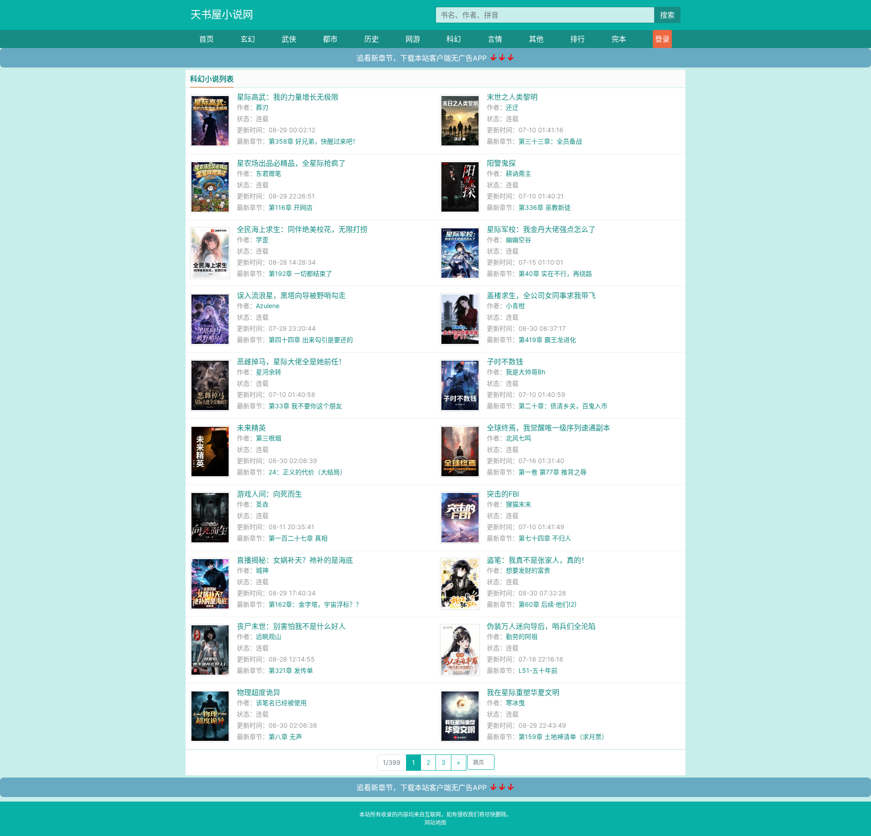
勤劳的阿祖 (522, 636)
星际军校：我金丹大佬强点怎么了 (541, 229)
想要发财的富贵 (528, 570)
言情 (495, 38)
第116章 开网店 (291, 207)
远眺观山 (268, 636)
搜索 (667, 14)
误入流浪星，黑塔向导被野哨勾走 (291, 295)
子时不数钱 (505, 361)
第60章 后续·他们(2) (548, 604)
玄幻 (247, 38)
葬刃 (262, 107)
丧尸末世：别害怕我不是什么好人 (291, 626)
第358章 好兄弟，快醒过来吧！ (314, 141)
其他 (536, 38)
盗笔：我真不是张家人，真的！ (537, 560)
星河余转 (268, 372)
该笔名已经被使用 (281, 702)
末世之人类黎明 (512, 96)
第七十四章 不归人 (545, 538)
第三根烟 (268, 438)
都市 (330, 38)
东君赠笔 (268, 173)
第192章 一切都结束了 (300, 273)
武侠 (289, 38)
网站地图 (435, 822)
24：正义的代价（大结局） (307, 472)
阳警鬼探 (501, 163)
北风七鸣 (518, 438)
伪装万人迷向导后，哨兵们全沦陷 (541, 626)
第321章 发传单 (291, 670)
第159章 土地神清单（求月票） (563, 736)
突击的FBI (503, 493)
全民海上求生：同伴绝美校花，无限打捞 (302, 229)
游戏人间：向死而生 (269, 493)
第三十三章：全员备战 (550, 141)
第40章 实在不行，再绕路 (555, 273)
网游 (413, 38)
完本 (619, 38)
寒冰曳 (515, 702)
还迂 (512, 107)
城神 (262, 570)
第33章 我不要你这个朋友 (305, 406)
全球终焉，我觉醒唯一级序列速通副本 (548, 427)
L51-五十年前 (538, 670)
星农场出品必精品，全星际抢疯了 (291, 163)
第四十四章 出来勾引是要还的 (311, 339)
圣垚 (262, 504)
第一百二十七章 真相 (298, 538)
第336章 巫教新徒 (545, 207)
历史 (371, 38)
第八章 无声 (285, 736)
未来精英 (251, 427)
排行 (577, 38)
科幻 (453, 38)
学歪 (262, 239)
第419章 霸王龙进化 (547, 339)
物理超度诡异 (258, 692)
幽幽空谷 (518, 239)
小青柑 (515, 305)
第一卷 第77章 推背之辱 (553, 472)
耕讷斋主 (518, 173)
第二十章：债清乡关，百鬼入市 (563, 406)
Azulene (267, 305)
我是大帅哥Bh (525, 372)
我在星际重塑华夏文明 (523, 692)
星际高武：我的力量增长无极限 (287, 96)
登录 (662, 38)
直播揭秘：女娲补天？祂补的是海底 (295, 560)
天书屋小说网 (222, 14)
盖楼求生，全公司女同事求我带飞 (541, 295)
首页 (206, 38)
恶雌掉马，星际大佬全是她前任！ (291, 361)
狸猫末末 (518, 504)
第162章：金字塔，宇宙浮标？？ (315, 604)
